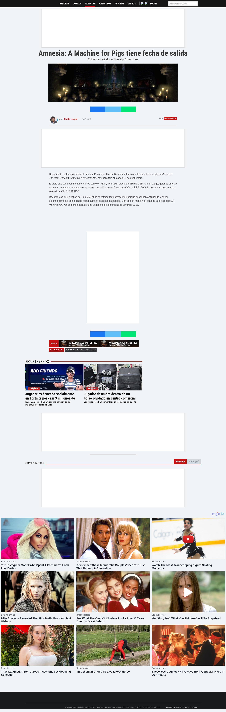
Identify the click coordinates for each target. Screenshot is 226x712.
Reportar (185, 707)
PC (87, 349)
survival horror (170, 118)
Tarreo (29, 2)
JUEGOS (77, 3)
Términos (194, 707)
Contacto (177, 707)
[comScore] (148, 697)
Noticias (90, 3)
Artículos (105, 3)
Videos (132, 3)
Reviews (119, 3)
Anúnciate (169, 707)
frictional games (75, 349)
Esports (64, 3)
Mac (94, 349)
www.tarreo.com (71, 707)
